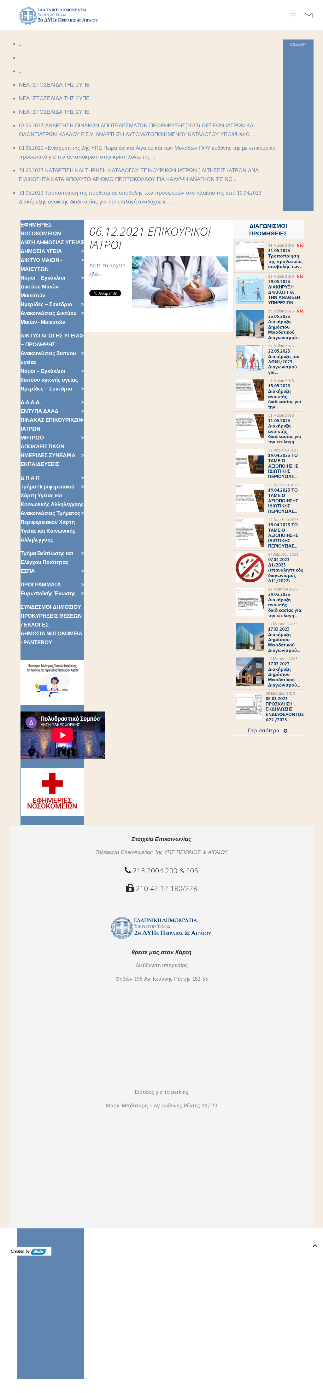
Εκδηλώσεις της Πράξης (47, 1351)
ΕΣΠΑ (28, 570)
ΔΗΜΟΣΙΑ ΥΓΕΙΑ (41, 251)
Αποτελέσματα (36, 1294)
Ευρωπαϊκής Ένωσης (48, 593)
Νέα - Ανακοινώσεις (41, 1365)
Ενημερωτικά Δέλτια (42, 1343)
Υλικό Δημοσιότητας (42, 1334)
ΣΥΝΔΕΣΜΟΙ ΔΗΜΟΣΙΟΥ (51, 606)
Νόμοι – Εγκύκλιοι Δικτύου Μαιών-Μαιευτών (43, 286)
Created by (21, 1251)
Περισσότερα (263, 730)
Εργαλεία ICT (33, 1302)
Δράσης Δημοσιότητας (46, 1325)
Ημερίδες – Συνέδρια (46, 304)
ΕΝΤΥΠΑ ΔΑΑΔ (39, 411)
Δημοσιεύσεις (34, 1311)
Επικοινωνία (33, 1374)
